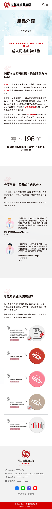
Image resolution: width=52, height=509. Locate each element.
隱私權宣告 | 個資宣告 (26, 494)
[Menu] (47, 5)
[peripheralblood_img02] (26, 333)
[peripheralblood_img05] (26, 402)
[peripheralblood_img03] (26, 356)
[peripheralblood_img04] (26, 379)
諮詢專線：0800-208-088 (18, 477)
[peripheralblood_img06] (26, 425)
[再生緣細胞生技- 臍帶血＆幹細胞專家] (21, 5)
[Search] (42, 5)
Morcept (30, 506)
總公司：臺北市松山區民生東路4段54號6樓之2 (26, 474)
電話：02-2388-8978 (16, 470)
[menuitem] (42, 5)
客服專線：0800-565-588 (18, 481)
